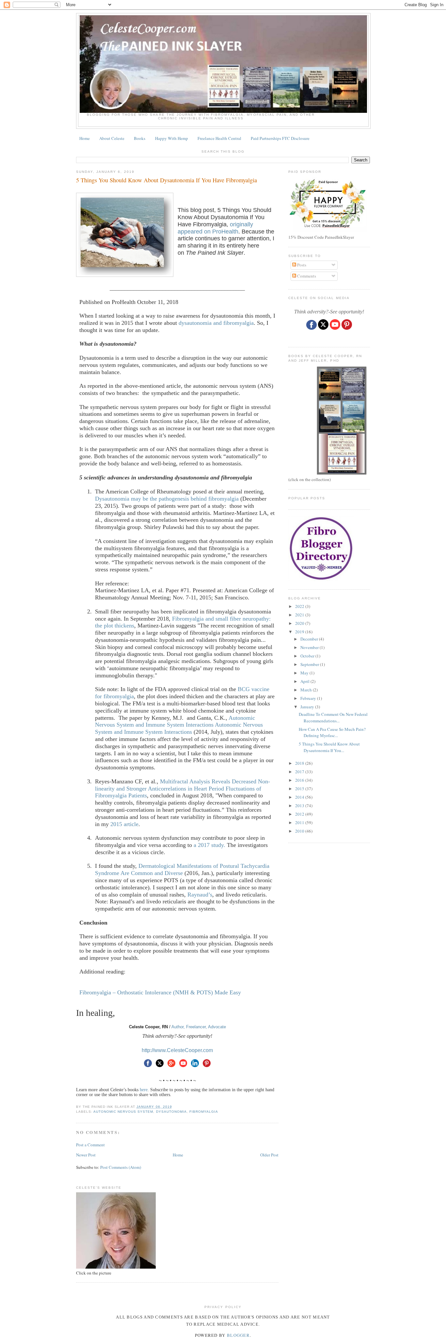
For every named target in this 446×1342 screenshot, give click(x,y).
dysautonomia (171, 1111)
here (144, 1089)
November (310, 647)
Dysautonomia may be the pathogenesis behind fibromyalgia (167, 498)
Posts (301, 265)
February (308, 698)
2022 (300, 606)
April (305, 681)
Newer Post (86, 1155)
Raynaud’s (199, 894)
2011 (300, 822)
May (305, 673)
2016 (300, 780)
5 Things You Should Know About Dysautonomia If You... (329, 747)
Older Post (269, 1155)
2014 (300, 797)
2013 (300, 805)
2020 (300, 623)
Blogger (238, 1335)
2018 (300, 763)
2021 (300, 615)
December (309, 639)
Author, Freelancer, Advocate (198, 1026)
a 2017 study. (209, 845)
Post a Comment (90, 1145)
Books (139, 138)
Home (84, 138)
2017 (300, 772)
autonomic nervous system (123, 1111)
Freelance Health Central (219, 138)
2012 (300, 814)
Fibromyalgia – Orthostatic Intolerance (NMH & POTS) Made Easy (160, 992)
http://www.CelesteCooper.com (177, 1050)
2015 (300, 789)
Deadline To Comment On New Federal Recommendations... (333, 717)
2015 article (124, 824)
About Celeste (111, 138)
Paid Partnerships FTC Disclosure (280, 138)
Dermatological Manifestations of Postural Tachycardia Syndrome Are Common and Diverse (182, 869)
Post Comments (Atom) (120, 1167)
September (310, 664)
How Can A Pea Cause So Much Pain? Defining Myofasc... (332, 732)
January (307, 707)
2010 (300, 831)
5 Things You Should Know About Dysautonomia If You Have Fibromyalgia (166, 180)
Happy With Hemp (171, 138)
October (307, 656)
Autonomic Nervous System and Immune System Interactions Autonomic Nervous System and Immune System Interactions (179, 725)
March (306, 690)
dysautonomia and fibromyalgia (216, 323)
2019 (300, 632)
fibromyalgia (203, 1111)
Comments (306, 276)
